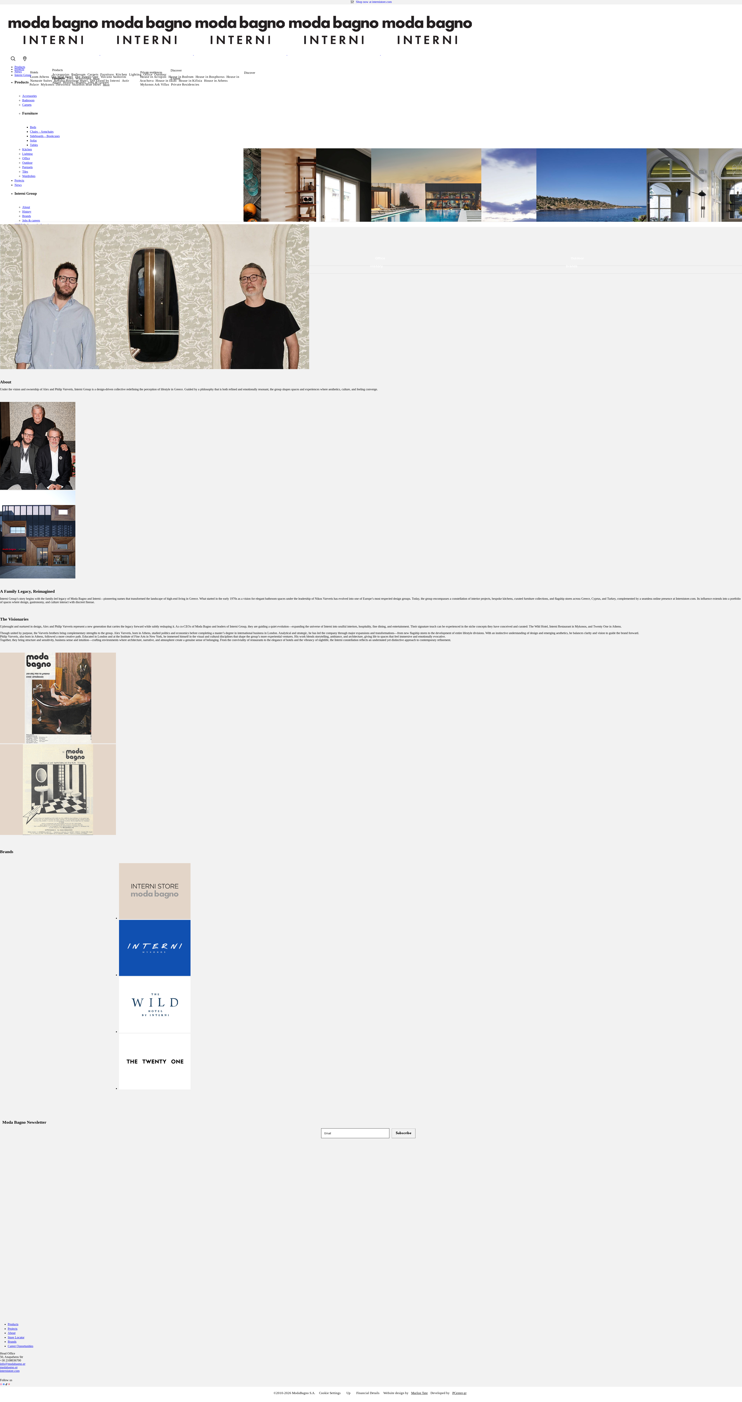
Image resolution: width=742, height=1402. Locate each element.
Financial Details (368, 1393)
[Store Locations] (24, 58)
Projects (12, 1328)
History (68, 82)
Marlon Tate (419, 1393)
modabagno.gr (9, 1367)
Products (13, 1324)
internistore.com (10, 1370)
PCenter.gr (459, 1393)
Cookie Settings (330, 1393)
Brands (81, 82)
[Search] (13, 59)
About (56, 82)
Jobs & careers (98, 82)
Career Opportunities (20, 1346)
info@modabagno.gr (12, 1363)
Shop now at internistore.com (374, 1)
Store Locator (16, 1337)
